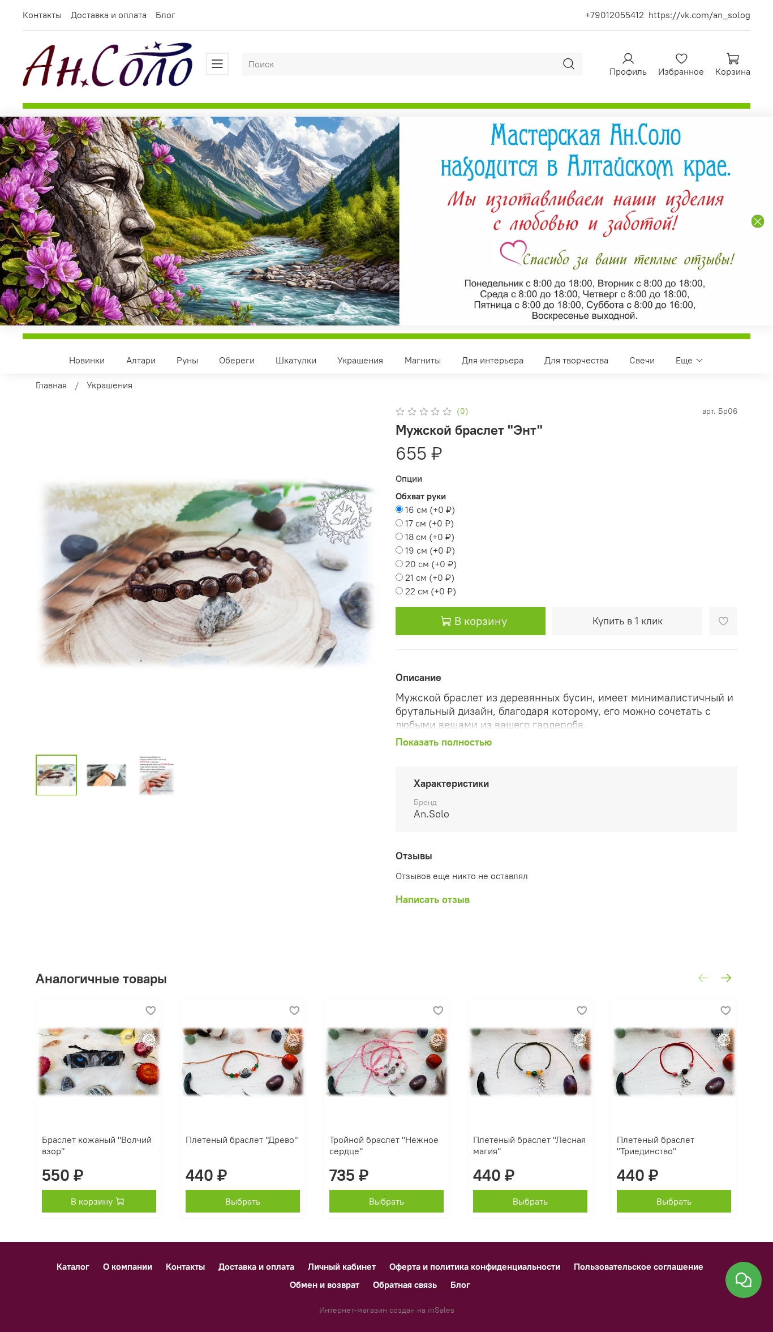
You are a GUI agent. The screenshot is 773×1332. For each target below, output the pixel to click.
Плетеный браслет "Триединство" (655, 1145)
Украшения (360, 360)
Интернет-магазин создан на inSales (386, 1310)
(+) (430, 509)
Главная (51, 385)
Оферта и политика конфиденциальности (474, 1266)
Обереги (237, 360)
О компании (127, 1266)
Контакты (42, 14)
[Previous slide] (53, 574)
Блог (165, 14)
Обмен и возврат (324, 1284)
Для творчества (576, 360)
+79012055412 (614, 14)
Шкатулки (296, 360)
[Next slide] (359, 574)
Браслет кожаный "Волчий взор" (97, 1145)
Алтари (141, 360)
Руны (187, 360)
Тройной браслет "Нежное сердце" (384, 1145)
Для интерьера (492, 360)
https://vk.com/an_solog (699, 14)
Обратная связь (405, 1284)
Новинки (87, 360)
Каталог (73, 1266)
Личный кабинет (342, 1266)
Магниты (423, 360)
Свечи (642, 360)
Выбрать (242, 1201)
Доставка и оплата (109, 14)
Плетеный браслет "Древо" (242, 1139)
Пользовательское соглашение (638, 1266)
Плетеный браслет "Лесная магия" (529, 1145)
